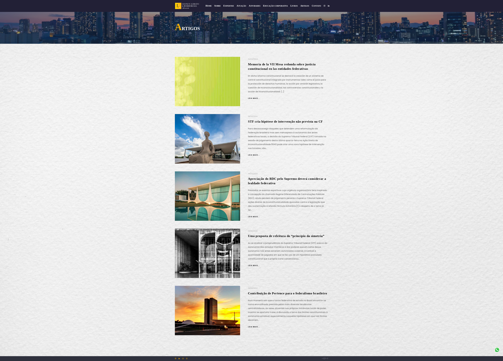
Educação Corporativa (275, 5)
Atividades (254, 5)
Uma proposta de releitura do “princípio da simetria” (286, 236)
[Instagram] (176, 358)
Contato (316, 5)
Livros (294, 5)
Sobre (217, 5)
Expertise (228, 5)
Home (209, 5)
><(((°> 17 (325, 358)
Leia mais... (254, 98)
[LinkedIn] (178, 358)
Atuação (241, 5)
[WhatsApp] (185, 358)
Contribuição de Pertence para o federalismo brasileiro (287, 293)
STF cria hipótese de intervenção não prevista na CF (285, 121)
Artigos (304, 5)
